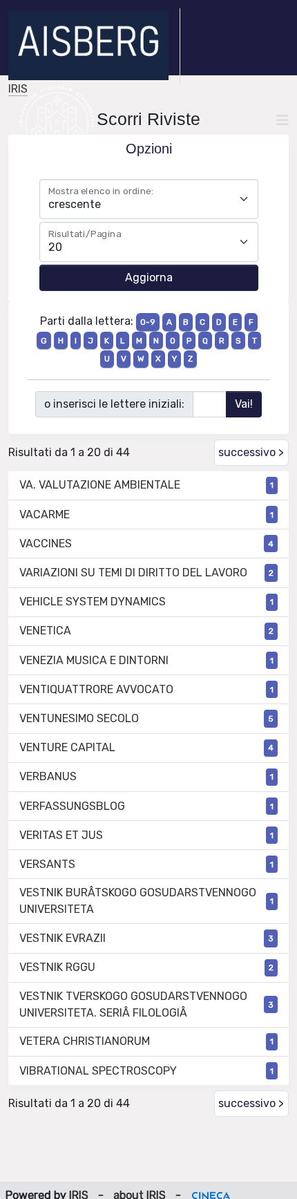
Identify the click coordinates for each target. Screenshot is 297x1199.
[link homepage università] (57, 120)
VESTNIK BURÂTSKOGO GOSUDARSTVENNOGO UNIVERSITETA (137, 901)
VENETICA (45, 630)
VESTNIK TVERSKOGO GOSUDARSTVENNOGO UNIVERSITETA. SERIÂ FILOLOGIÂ (133, 1004)
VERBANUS (48, 776)
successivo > (251, 452)
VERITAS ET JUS (61, 835)
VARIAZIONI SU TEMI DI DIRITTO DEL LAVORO (133, 572)
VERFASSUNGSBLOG (72, 806)
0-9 (147, 322)
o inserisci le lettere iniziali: (114, 403)
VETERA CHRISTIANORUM (84, 1041)
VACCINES (45, 543)
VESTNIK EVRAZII (62, 938)
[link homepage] (94, 45)
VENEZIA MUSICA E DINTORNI (94, 660)
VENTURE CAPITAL (67, 747)
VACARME (44, 514)
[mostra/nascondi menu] (282, 120)
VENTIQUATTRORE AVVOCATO (96, 689)
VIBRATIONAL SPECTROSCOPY (98, 1070)
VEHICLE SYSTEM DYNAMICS (92, 601)
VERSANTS (47, 864)
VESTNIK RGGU (57, 967)
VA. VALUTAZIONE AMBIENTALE (99, 484)
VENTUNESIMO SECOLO (79, 718)
